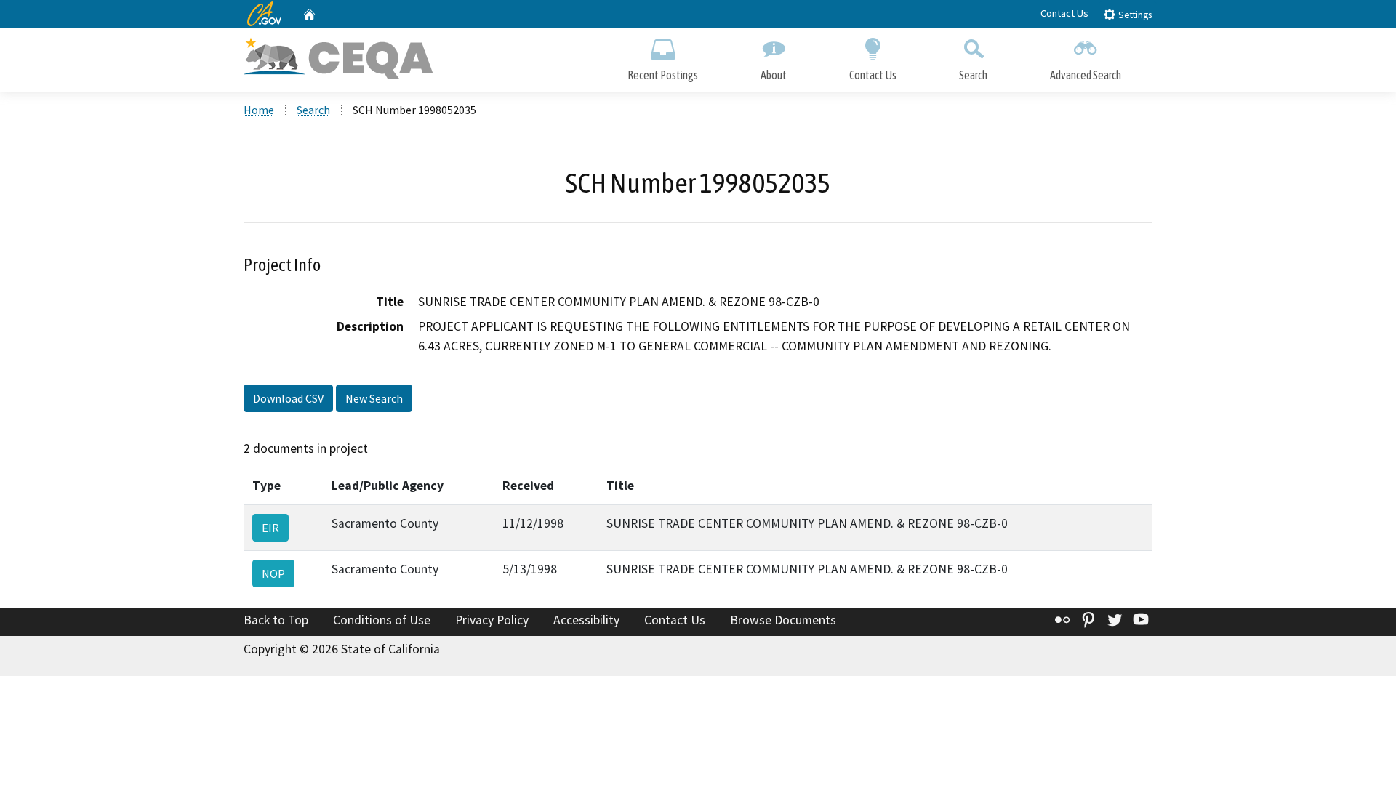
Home (259, 109)
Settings (1134, 15)
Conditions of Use (381, 620)
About (774, 74)
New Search (374, 398)
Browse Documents (783, 620)
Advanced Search (1085, 74)
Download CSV (288, 398)
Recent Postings (662, 74)
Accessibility (586, 620)
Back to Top (276, 620)
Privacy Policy (492, 620)
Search (973, 74)
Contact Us (1064, 13)
